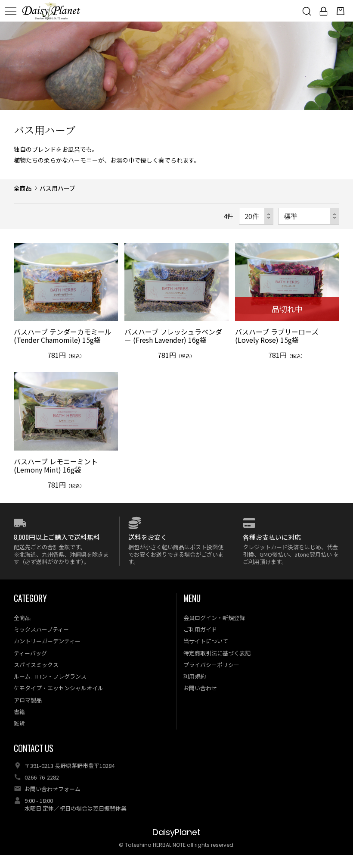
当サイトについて (205, 641)
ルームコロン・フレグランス (50, 676)
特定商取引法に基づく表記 (217, 653)
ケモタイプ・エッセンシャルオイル (58, 688)
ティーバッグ (30, 653)
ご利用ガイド (200, 629)
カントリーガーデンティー (47, 641)
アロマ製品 (28, 700)
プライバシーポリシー (211, 665)
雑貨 (19, 723)
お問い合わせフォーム (53, 789)
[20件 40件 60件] (256, 216)
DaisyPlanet (176, 832)
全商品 (23, 188)
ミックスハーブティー (41, 629)
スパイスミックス (36, 665)
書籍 (19, 712)
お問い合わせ (200, 688)
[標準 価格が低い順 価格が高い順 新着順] (308, 216)
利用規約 (194, 676)
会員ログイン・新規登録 (214, 618)
